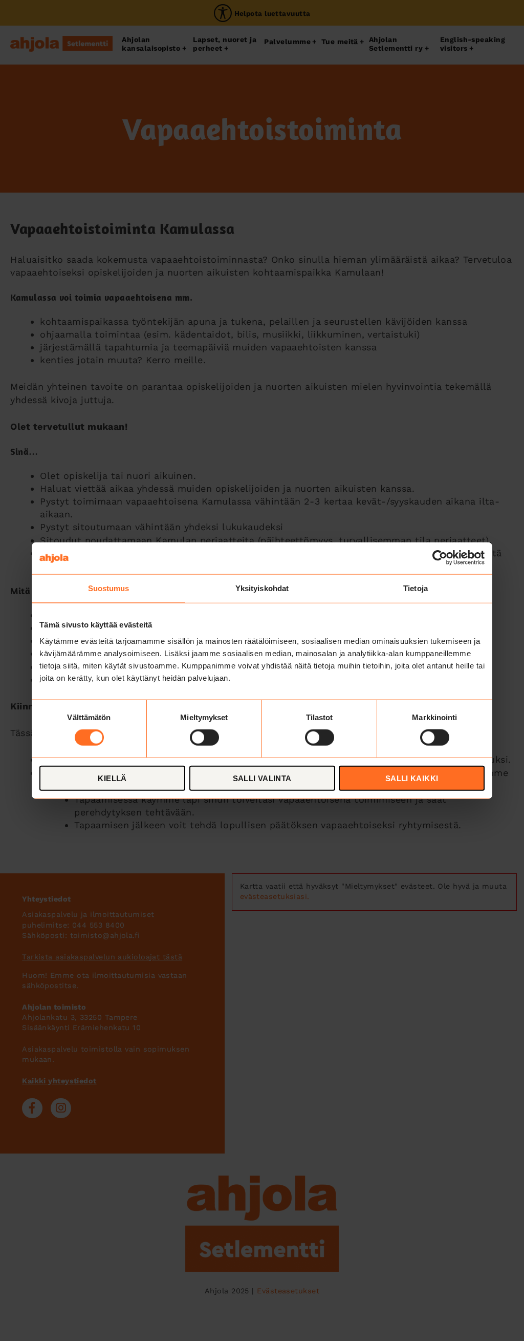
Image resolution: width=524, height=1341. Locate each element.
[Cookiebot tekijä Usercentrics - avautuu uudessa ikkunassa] (440, 558)
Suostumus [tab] (108, 588)
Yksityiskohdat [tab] (262, 588)
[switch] (204, 737)
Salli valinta (262, 777)
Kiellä (112, 777)
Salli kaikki (412, 777)
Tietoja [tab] (415, 588)
